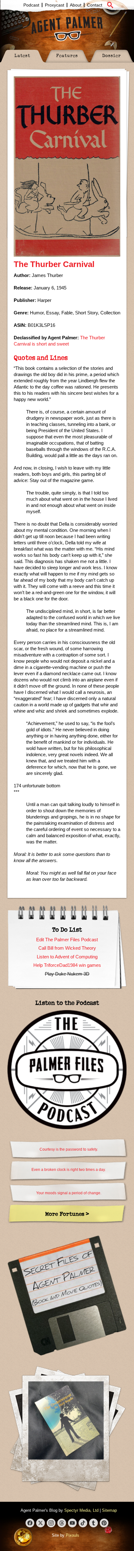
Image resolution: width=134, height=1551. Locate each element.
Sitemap (109, 1510)
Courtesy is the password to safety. (69, 1149)
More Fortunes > (67, 1213)
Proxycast (54, 5)
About (75, 5)
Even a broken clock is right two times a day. (68, 1169)
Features (67, 55)
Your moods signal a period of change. (68, 1193)
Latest (22, 55)
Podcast (31, 5)
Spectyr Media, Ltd (81, 1510)
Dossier (111, 55)
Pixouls (72, 1535)
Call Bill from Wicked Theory (67, 948)
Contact (94, 5)
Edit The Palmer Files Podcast (67, 939)
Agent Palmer (67, 28)
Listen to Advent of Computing (67, 956)
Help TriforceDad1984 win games (67, 965)
